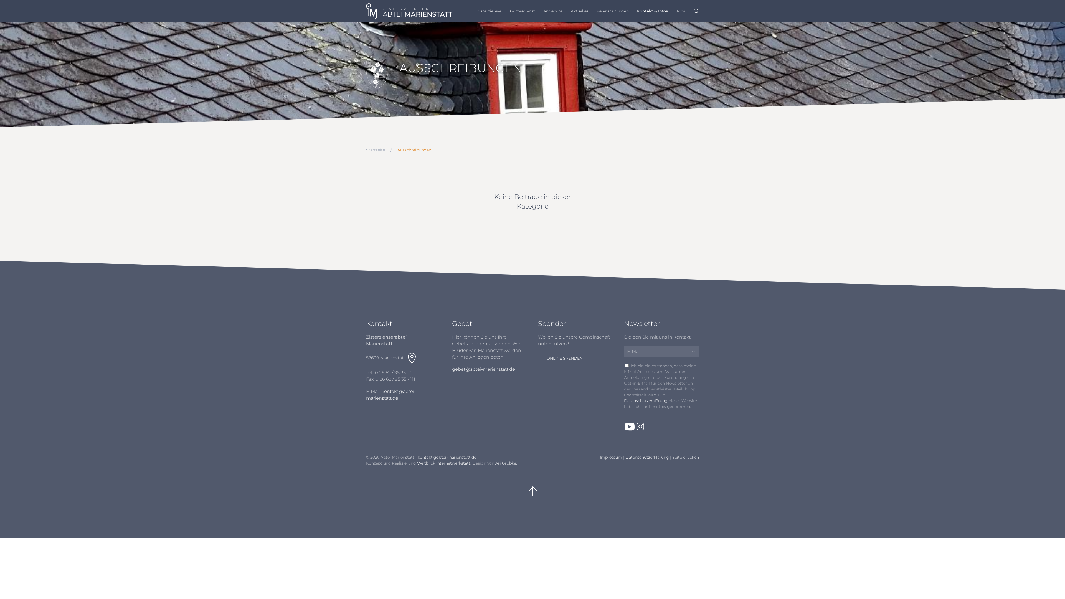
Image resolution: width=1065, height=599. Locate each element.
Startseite (375, 150)
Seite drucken (685, 457)
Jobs (680, 11)
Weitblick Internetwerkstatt (443, 463)
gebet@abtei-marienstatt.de (483, 369)
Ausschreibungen (414, 150)
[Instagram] (640, 426)
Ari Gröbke (505, 463)
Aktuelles (580, 11)
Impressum (611, 457)
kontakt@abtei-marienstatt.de (447, 457)
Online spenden (565, 358)
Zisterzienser (489, 11)
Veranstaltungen (613, 11)
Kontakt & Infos (652, 11)
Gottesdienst (522, 11)
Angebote (552, 11)
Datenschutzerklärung (646, 400)
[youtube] (629, 426)
